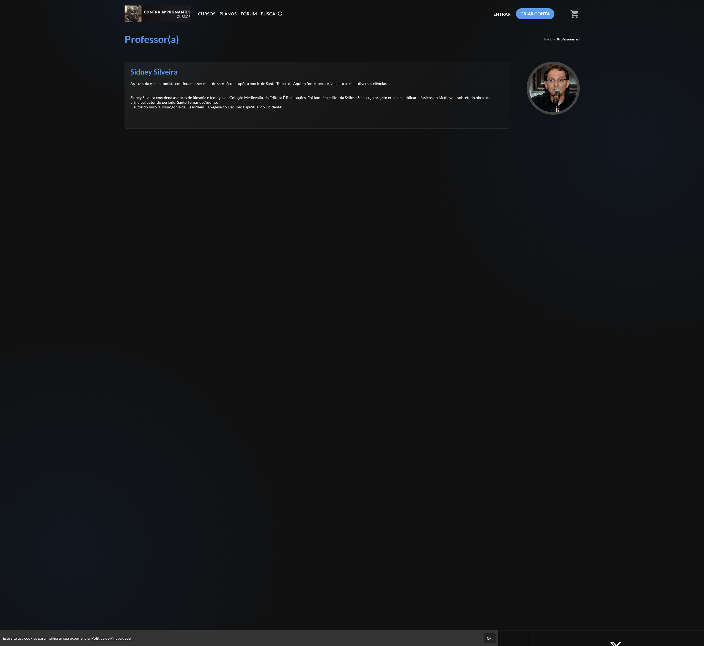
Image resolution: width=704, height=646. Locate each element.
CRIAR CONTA (535, 13)
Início (548, 39)
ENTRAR (501, 14)
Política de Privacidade (111, 638)
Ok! (490, 638)
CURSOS (207, 13)
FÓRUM (249, 13)
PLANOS (228, 13)
